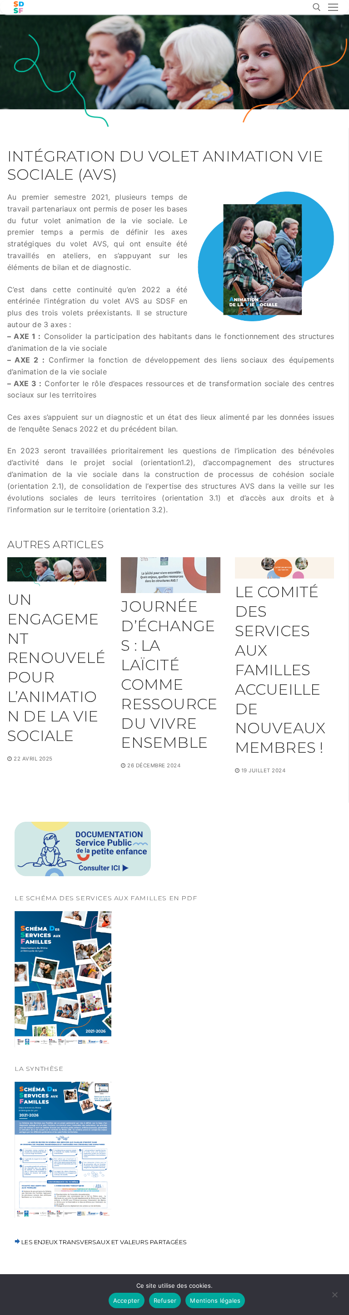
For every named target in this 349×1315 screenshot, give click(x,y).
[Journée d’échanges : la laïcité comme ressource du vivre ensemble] (170, 575)
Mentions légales (215, 1300)
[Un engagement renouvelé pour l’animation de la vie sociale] (56, 571)
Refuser (165, 1300)
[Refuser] (334, 1297)
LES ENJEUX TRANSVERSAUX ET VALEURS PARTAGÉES (103, 1242)
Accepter (126, 1300)
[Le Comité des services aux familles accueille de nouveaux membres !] (284, 568)
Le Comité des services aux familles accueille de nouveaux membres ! (280, 669)
